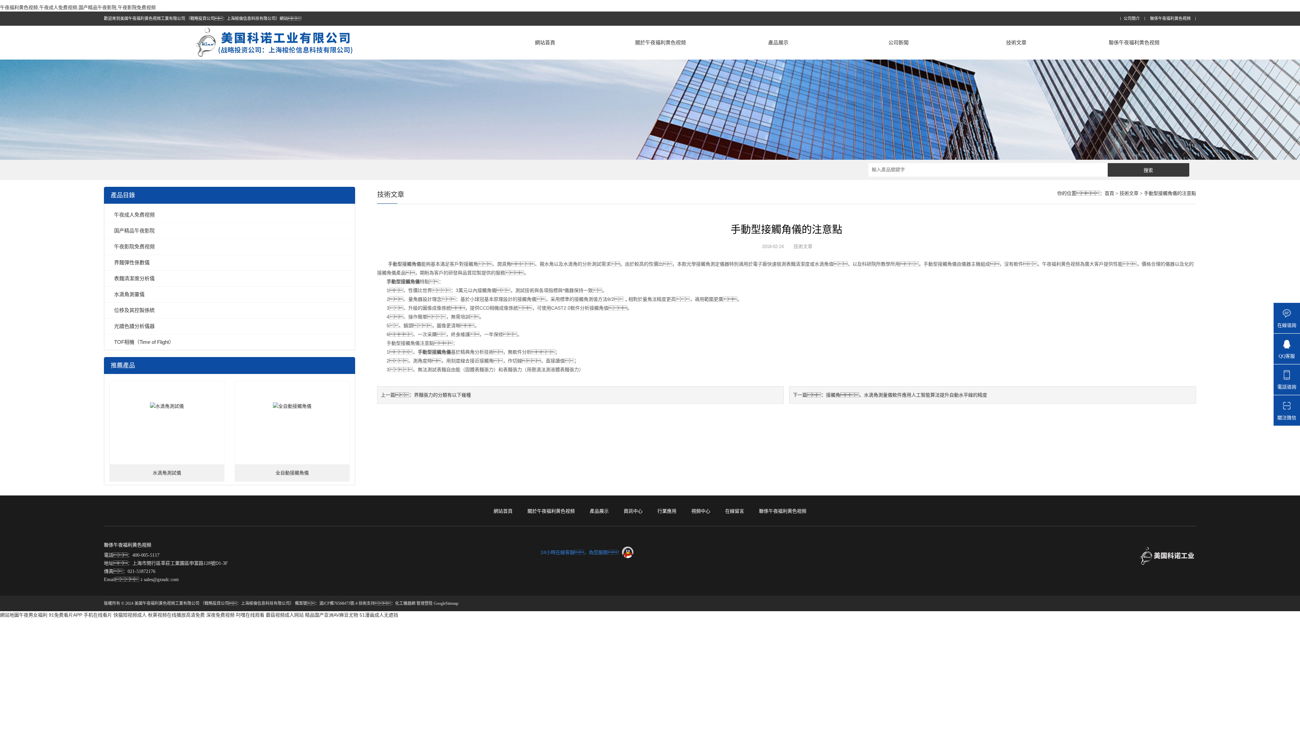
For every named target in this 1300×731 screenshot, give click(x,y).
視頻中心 (700, 511)
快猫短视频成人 (130, 615)
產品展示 (778, 42)
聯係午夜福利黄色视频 (1170, 19)
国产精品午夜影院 (134, 231)
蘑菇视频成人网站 (285, 615)
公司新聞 (898, 42)
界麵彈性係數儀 (132, 262)
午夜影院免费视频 (134, 246)
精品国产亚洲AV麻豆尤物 (331, 615)
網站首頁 (545, 42)
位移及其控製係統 (134, 310)
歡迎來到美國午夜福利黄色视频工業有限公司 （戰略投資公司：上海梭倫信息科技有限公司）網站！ (204, 18)
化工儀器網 (405, 603)
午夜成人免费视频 (134, 215)
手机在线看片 (98, 615)
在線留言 (734, 511)
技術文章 (1016, 42)
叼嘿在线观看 (250, 615)
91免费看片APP (65, 615)
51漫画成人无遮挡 (379, 615)
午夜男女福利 (33, 615)
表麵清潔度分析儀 (134, 278)
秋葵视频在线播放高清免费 (176, 615)
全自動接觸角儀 (292, 472)
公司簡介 (1132, 19)
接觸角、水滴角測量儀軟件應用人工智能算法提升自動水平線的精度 (906, 395)
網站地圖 (9, 615)
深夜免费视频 (220, 615)
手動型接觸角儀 (404, 264)
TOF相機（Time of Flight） (144, 342)
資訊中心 (633, 511)
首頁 (1109, 193)
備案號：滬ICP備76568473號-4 (326, 603)
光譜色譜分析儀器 (134, 326)
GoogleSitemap (446, 603)
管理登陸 (424, 603)
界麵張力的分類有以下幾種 (442, 395)
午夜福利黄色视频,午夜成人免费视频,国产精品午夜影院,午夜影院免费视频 (78, 7)
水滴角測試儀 (167, 472)
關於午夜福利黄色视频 (660, 42)
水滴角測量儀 (129, 294)
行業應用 (666, 511)
